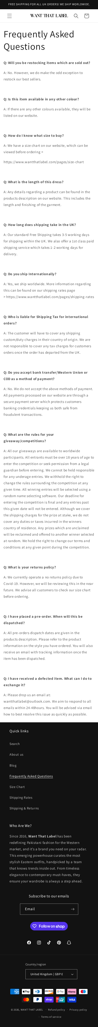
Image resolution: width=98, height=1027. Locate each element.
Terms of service (51, 1016)
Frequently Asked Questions (31, 776)
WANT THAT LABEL (32, 1009)
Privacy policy (78, 1009)
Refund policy (56, 1009)
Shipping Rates (21, 797)
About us (17, 754)
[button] (9, 16)
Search (15, 744)
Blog (13, 765)
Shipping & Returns (24, 808)
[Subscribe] (73, 909)
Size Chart (17, 787)
